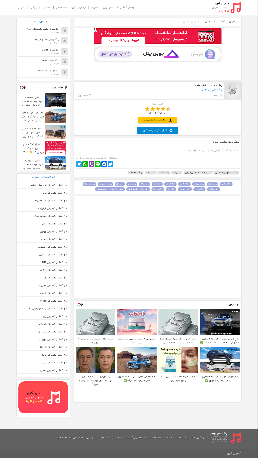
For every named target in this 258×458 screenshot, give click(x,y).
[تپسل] (95, 30)
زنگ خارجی (184, 184)
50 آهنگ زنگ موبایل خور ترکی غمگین (48, 185)
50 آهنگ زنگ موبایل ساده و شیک (50, 216)
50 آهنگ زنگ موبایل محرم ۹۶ (52, 332)
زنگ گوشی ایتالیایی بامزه (189, 21)
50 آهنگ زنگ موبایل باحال (54, 355)
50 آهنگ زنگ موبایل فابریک (53, 286)
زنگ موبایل (234, 21)
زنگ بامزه (177, 172)
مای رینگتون (222, 3)
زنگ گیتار (144, 184)
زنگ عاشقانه (89, 184)
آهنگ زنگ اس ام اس (215, 21)
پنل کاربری (107, 7)
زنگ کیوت (164, 172)
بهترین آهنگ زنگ (125, 7)
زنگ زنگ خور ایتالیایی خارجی (198, 172)
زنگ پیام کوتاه (135, 172)
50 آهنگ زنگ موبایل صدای (53, 370)
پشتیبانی (22, 7)
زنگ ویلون (199, 189)
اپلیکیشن (35, 7)
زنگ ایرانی (170, 184)
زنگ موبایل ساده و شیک (138, 189)
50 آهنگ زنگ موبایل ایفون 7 (52, 293)
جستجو (47, 7)
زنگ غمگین (214, 189)
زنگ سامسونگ (105, 184)
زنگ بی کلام (199, 184)
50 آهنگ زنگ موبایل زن (55, 316)
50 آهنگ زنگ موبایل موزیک (53, 340)
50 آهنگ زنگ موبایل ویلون (53, 232)
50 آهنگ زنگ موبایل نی (55, 278)
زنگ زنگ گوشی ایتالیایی (226, 172)
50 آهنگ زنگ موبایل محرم (54, 193)
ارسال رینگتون (78, 7)
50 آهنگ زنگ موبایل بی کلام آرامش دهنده (46, 309)
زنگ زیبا (171, 189)
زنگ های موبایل (218, 433)
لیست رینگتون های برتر (43, 177)
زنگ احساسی (184, 189)
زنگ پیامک (151, 172)
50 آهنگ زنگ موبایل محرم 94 (52, 239)
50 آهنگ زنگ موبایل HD (54, 262)
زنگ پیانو (132, 184)
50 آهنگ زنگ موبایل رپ (55, 363)
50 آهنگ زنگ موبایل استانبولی (52, 324)
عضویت (94, 7)
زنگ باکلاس (226, 184)
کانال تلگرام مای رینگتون (158, 130)
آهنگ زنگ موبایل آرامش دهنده (110, 189)
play (232, 90)
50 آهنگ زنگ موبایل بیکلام (53, 270)
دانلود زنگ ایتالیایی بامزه (157, 120)
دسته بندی (61, 7)
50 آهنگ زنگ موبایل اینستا (53, 347)
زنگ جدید (212, 184)
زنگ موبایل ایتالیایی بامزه (208, 85)
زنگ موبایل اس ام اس (211, 89)
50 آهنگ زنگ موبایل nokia (53, 301)
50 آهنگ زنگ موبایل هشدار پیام (51, 201)
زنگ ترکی (157, 184)
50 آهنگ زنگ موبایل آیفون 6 (52, 208)
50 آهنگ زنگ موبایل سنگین (53, 255)
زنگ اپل (119, 184)
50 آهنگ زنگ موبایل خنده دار (52, 247)
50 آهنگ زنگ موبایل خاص (54, 224)
